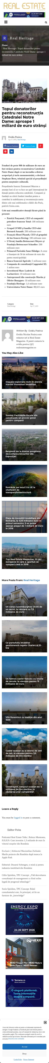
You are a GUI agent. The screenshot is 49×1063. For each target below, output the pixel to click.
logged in (18, 817)
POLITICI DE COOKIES (16, 1039)
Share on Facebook (12, 146)
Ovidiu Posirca (15, 137)
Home (5, 45)
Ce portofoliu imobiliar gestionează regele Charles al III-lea (24, 645)
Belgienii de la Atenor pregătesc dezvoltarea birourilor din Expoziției (23, 454)
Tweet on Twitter (30, 146)
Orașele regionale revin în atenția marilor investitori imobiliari (24, 383)
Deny (24, 1054)
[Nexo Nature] (24, 953)
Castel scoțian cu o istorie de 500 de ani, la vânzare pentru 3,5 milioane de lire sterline (24, 753)
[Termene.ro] (24, 990)
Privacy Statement (28, 1059)
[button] (45, 1022)
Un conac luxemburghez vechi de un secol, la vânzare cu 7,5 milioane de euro (24, 609)
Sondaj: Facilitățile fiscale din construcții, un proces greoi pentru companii (21, 418)
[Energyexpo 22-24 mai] (24, 918)
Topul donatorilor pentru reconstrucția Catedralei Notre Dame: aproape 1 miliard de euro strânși (24, 117)
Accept (24, 1047)
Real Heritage (22, 38)
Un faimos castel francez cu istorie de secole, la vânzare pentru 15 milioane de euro (24, 681)
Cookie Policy (18, 1059)
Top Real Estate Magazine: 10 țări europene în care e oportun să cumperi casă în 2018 (23, 562)
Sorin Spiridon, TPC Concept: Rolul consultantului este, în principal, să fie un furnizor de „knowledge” (21, 892)
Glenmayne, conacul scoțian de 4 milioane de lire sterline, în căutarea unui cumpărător (24, 789)
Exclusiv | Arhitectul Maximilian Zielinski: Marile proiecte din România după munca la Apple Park (22, 854)
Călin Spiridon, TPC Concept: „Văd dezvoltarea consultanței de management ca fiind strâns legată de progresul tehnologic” (24, 878)
